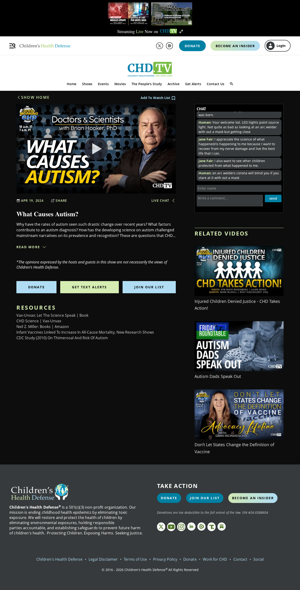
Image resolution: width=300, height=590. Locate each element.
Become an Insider (253, 498)
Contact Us (215, 84)
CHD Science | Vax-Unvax (38, 321)
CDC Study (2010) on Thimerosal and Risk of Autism (62, 337)
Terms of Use (135, 559)
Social (258, 559)
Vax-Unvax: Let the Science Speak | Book (52, 315)
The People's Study (146, 84)
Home (71, 84)
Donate (36, 287)
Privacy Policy (165, 559)
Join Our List (149, 287)
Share (61, 200)
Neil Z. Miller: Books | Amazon (42, 326)
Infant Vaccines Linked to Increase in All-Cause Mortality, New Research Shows (85, 332)
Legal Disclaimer (103, 559)
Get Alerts (193, 84)
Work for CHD (215, 559)
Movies (120, 84)
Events (103, 84)
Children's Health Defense (59, 559)
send (273, 198)
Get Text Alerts (89, 287)
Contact (240, 559)
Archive (174, 84)
